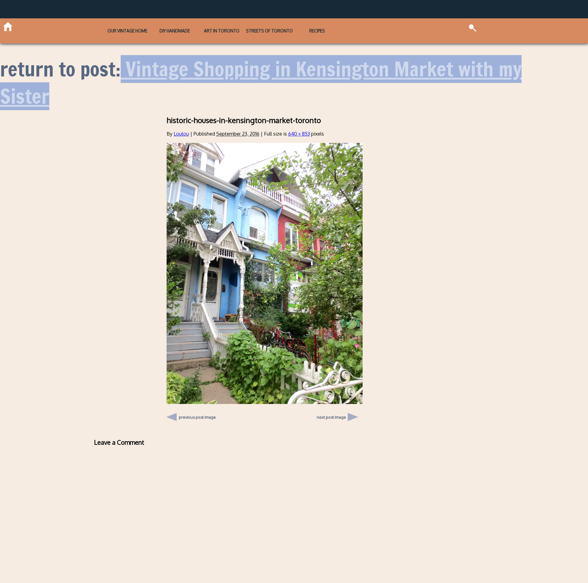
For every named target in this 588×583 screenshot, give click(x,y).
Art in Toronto (221, 25)
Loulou (181, 124)
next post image (331, 407)
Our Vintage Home (95, 25)
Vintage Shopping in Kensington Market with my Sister (261, 72)
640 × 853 (299, 124)
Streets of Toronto (285, 25)
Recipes (349, 25)
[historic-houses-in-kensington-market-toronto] (265, 392)
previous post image (197, 405)
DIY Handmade (158, 25)
